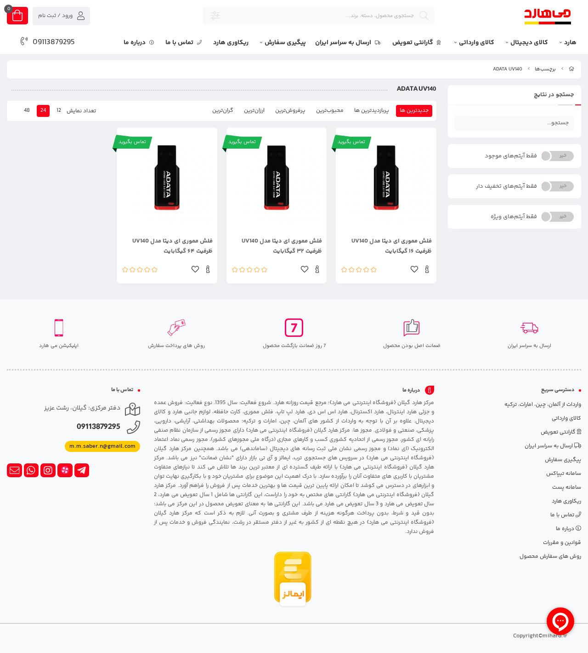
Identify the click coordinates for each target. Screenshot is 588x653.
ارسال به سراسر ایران (344, 43)
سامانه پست (566, 487)
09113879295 (54, 42)
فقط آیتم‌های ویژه (514, 216)
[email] (14, 470)
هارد (570, 43)
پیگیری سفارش (285, 43)
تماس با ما (180, 43)
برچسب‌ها (545, 69)
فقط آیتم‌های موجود (511, 156)
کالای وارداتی (476, 43)
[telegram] (82, 470)
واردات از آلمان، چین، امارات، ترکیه (542, 404)
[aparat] (65, 470)
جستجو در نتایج (554, 94)
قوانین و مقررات (562, 542)
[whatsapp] (31, 470)
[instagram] (48, 470)
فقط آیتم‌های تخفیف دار (506, 186)
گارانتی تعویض (413, 43)
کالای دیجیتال (529, 43)
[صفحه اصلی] (571, 69)
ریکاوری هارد (231, 43)
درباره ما (135, 43)
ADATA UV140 (507, 69)
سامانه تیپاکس (563, 473)
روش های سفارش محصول (550, 556)
